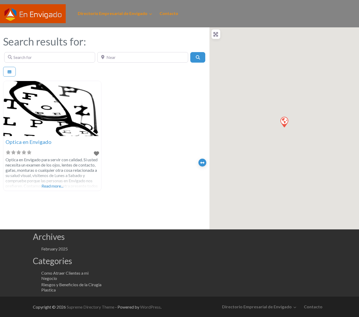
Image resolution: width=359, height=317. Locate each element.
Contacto (169, 13)
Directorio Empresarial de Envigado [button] (112, 13)
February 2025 (54, 248)
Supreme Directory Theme (91, 306)
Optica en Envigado (29, 142)
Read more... (52, 185)
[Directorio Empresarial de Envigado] (33, 13)
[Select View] (9, 72)
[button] (284, 121)
